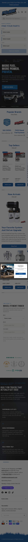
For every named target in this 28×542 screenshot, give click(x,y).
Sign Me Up (20, 273)
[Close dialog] (26, 264)
